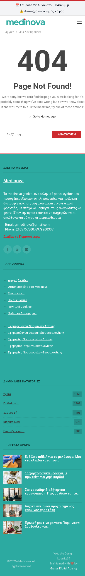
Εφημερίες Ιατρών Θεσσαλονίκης (30, 346)
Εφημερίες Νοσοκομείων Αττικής (30, 339)
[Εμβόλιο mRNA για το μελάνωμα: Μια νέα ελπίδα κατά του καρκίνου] (12, 461)
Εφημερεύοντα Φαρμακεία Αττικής (31, 326)
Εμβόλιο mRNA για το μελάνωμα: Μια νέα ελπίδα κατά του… (53, 458)
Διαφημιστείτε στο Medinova (28, 286)
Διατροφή (10, 412)
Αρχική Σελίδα (18, 280)
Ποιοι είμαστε (17, 300)
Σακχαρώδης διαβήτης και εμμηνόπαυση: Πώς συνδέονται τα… (52, 491)
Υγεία (7, 394)
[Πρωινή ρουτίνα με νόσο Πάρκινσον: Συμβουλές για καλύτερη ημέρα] (12, 527)
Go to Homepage (44, 116)
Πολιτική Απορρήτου (22, 313)
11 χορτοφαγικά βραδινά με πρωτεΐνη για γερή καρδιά (46, 475)
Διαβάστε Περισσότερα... (22, 236)
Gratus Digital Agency (63, 568)
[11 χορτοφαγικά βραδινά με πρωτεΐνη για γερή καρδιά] (12, 477)
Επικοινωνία (16, 293)
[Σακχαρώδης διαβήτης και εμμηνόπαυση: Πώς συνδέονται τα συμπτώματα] (12, 494)
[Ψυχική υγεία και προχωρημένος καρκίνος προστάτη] (12, 510)
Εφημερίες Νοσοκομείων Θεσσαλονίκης (35, 352)
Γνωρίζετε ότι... (13, 431)
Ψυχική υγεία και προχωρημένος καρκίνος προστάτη (49, 508)
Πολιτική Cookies (20, 306)
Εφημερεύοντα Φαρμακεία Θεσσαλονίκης (36, 332)
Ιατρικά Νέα (11, 422)
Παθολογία (11, 403)
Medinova (13, 180)
